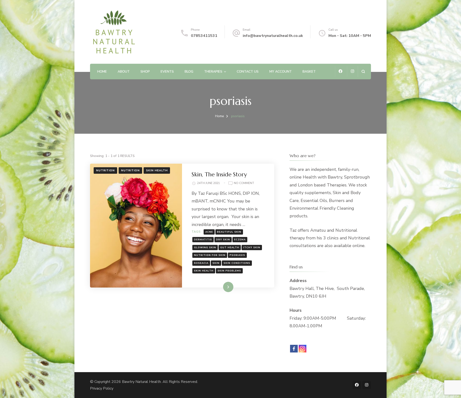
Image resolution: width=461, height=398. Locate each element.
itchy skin (251, 247)
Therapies (213, 71)
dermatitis (203, 239)
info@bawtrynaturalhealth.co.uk (273, 35)
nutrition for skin (209, 255)
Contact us (248, 71)
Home (102, 71)
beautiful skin (229, 232)
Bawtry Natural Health (141, 381)
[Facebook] (294, 348)
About (124, 71)
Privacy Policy (101, 388)
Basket (309, 71)
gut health (229, 247)
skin (215, 263)
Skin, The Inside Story (219, 174)
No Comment (244, 183)
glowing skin (205, 247)
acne (209, 232)
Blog (189, 71)
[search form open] (363, 71)
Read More (220, 287)
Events (167, 71)
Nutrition (105, 170)
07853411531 (204, 35)
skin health (203, 270)
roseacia (201, 263)
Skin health (157, 170)
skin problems (229, 270)
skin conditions (237, 263)
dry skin (223, 239)
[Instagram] (302, 348)
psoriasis (237, 255)
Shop (145, 71)
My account (280, 71)
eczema (240, 239)
